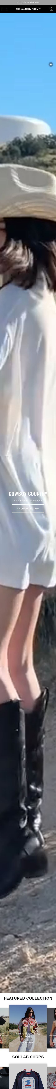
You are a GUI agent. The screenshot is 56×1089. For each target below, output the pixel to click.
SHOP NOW (28, 1042)
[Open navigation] (5, 9)
